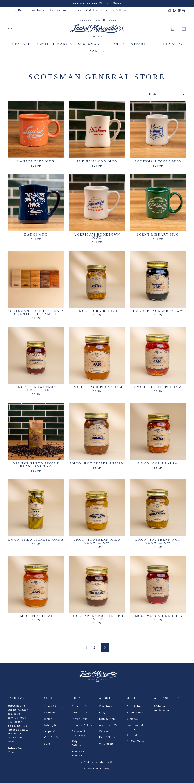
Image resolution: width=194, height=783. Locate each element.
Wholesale (106, 743)
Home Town (35, 10)
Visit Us (91, 10)
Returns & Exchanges (79, 733)
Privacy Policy (82, 725)
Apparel (140, 43)
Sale (95, 50)
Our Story (106, 706)
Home (116, 43)
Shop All (21, 43)
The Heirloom (58, 10)
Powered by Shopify (97, 768)
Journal (76, 10)
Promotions (80, 718)
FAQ (102, 712)
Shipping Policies (78, 743)
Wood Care (79, 712)
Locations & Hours (114, 10)
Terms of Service (78, 753)
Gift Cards (171, 43)
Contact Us (79, 706)
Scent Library (53, 43)
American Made (110, 725)
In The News (136, 741)
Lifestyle (50, 725)
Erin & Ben (16, 10)
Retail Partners (109, 737)
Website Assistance (161, 708)
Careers (104, 731)
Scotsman (89, 43)
